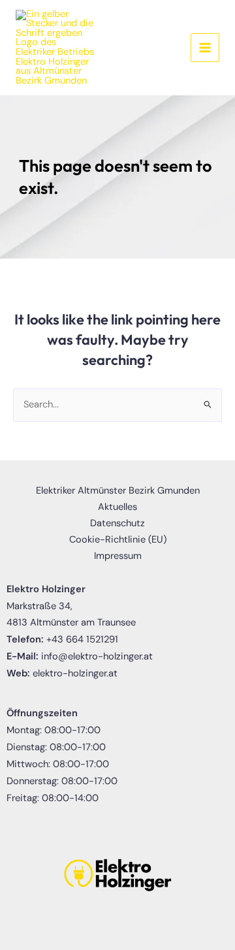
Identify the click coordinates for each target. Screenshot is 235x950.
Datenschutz (117, 523)
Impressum (118, 556)
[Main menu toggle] (205, 47)
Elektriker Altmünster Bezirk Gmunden (118, 490)
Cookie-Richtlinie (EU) (117, 539)
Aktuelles (117, 507)
